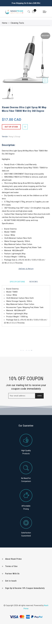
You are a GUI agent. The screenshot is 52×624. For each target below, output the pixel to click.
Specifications (17, 282)
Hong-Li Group (14, 137)
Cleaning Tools (17, 23)
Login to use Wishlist (25, 126)
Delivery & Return (26, 269)
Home (4, 23)
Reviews (34, 282)
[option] (26, 57)
